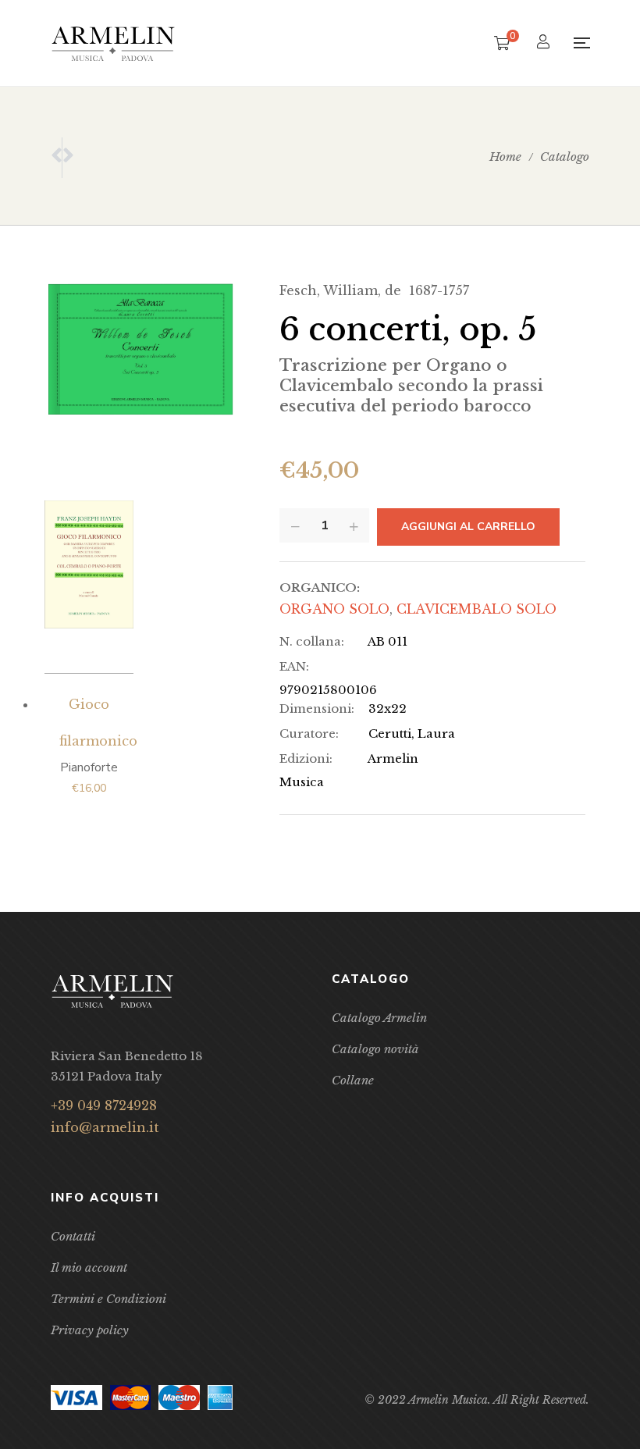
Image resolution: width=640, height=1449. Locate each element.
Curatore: (309, 733)
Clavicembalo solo (476, 609)
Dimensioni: (316, 708)
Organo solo (334, 609)
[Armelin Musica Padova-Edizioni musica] (113, 43)
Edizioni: (305, 758)
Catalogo (564, 156)
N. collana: (311, 641)
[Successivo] (67, 157)
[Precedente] (56, 157)
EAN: (294, 666)
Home (505, 156)
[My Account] (545, 43)
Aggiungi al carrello (468, 526)
